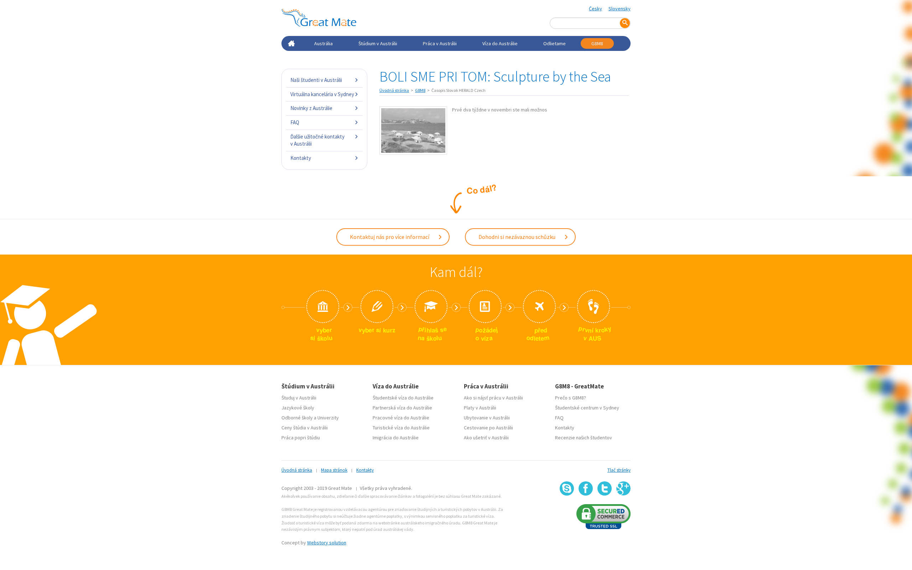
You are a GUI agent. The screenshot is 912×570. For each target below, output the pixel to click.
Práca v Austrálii (440, 43)
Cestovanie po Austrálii (488, 427)
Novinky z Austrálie (311, 108)
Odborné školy (297, 417)
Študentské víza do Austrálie (403, 397)
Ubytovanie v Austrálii (487, 417)
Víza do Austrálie (500, 43)
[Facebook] (586, 488)
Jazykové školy (297, 407)
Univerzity (328, 417)
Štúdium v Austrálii (377, 43)
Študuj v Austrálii (298, 397)
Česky (595, 8)
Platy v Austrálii (480, 407)
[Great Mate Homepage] (318, 18)
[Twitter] (604, 488)
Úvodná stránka (394, 90)
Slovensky (619, 8)
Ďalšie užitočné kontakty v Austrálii (317, 140)
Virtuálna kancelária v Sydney (322, 94)
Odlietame (554, 43)
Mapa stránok (334, 470)
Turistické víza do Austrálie (401, 427)
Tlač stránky (619, 470)
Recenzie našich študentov (583, 437)
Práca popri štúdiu (300, 437)
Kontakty (300, 158)
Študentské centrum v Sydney (587, 407)
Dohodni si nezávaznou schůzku (517, 236)
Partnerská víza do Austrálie (402, 407)
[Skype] (567, 488)
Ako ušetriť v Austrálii (486, 437)
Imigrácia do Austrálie (396, 437)
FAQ (294, 122)
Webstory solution (326, 542)
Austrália (323, 43)
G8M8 (597, 43)
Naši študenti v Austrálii (316, 80)
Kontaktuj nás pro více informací (390, 236)
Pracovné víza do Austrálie (401, 417)
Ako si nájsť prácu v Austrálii (493, 397)
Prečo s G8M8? (570, 397)
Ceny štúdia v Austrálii (304, 427)
